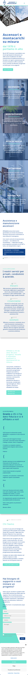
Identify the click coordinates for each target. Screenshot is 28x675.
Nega (14, 666)
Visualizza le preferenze (14, 669)
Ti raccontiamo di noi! (11, 564)
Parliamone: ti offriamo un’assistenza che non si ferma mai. (14, 252)
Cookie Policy (10, 673)
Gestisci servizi (14, 658)
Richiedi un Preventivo (11, 392)
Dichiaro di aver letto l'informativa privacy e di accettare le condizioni (13, 635)
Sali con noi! (8, 69)
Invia (22, 638)
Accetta (14, 662)
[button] (26, 644)
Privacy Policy (16, 673)
